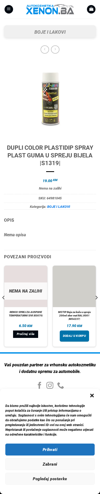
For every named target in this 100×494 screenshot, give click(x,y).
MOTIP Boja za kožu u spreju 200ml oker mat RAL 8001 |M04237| (74, 315)
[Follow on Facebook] (39, 386)
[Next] (96, 308)
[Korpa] (91, 9)
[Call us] (60, 386)
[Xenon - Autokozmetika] (50, 9)
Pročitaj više (25, 334)
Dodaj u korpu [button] (74, 336)
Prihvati (50, 449)
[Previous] (3, 308)
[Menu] (9, 9)
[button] (92, 395)
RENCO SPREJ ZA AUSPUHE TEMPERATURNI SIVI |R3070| (26, 314)
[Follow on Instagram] (49, 386)
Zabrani (50, 464)
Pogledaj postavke (50, 478)
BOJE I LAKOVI (50, 32)
